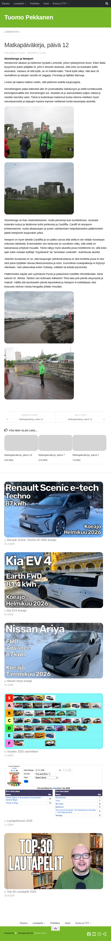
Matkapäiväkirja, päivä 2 (86, 455)
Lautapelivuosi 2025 (19, 820)
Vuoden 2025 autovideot (22, 751)
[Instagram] (99, 934)
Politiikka (34, 3)
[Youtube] (94, 934)
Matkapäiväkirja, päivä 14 (18, 455)
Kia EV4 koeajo (16, 610)
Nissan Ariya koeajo (19, 680)
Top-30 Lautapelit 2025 (21, 891)
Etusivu (6, 3)
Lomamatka (12, 32)
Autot (46, 3)
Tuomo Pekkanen (28, 17)
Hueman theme (40, 933)
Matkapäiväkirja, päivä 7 (51, 455)
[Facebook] (89, 934)
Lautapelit (19, 3)
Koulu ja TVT (59, 3)
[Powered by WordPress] (16, 933)
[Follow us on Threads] (105, 934)
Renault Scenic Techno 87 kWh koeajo (31, 540)
